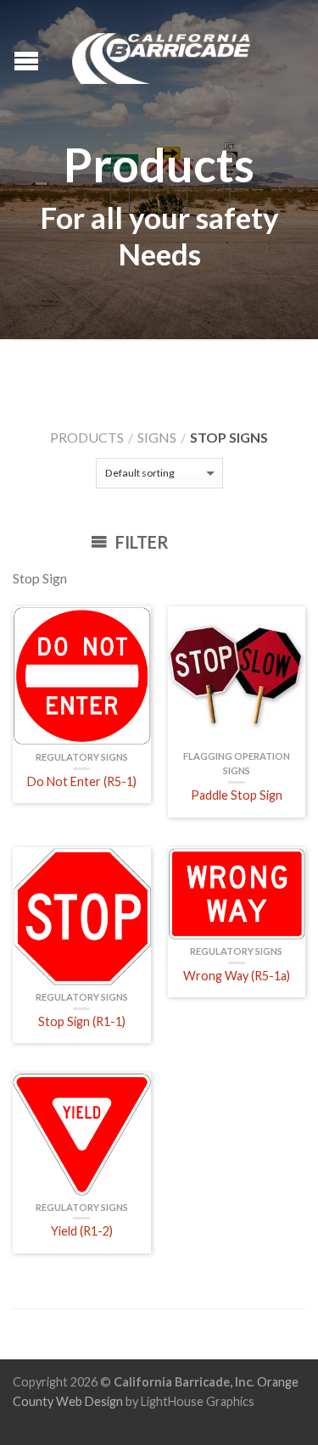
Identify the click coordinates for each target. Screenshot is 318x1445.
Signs (156, 437)
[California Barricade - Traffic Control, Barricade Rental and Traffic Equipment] (161, 54)
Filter (140, 542)
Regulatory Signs (82, 756)
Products (87, 437)
